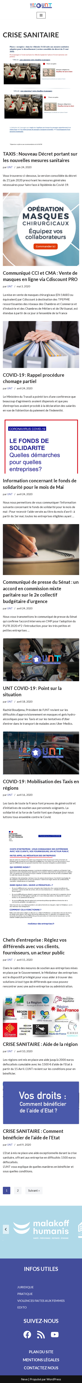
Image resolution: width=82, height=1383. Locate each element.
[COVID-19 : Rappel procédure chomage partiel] (41, 344)
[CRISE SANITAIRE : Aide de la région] (41, 1015)
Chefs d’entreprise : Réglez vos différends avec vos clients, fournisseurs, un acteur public (35, 946)
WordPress (54, 1379)
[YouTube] (54, 1334)
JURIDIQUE (25, 1287)
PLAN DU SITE (41, 1351)
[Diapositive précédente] (6, 1229)
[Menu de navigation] (41, 15)
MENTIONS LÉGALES (41, 1359)
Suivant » (34, 1190)
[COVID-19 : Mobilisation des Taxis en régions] (41, 753)
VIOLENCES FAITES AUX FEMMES (41, 1300)
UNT (10, 167)
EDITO (22, 1307)
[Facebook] (27, 1334)
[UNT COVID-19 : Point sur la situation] (41, 659)
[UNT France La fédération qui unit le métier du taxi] (41, 6)
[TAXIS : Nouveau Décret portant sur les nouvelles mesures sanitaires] (41, 96)
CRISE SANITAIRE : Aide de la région (40, 1044)
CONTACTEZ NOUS (41, 1367)
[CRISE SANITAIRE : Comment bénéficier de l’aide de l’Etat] (41, 1102)
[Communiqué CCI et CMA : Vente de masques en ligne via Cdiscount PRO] (41, 229)
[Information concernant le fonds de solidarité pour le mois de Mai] (41, 446)
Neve (24, 1379)
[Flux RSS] (41, 1334)
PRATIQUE (25, 1293)
